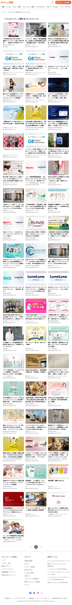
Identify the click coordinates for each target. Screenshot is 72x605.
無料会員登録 (28, 561)
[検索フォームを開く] (52, 2)
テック (62, 7)
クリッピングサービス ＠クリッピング (59, 561)
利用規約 (31, 598)
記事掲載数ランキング (8, 572)
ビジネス (55, 7)
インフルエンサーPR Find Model (57, 569)
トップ (3, 12)
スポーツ (49, 7)
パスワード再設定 (29, 567)
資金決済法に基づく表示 (59, 598)
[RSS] (41, 593)
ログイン (27, 564)
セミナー (27, 584)
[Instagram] (38, 593)
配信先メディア (6, 566)
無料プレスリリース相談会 (32, 582)
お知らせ (27, 576)
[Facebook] (30, 593)
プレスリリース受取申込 (31, 579)
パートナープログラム (19, 598)
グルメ (15, 7)
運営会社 (7, 598)
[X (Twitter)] (34, 593)
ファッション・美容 (28, 7)
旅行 (19, 7)
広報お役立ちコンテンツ (9, 575)
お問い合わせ (28, 570)
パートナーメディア (7, 569)
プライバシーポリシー (43, 598)
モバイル (67, 7)
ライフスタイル (40, 7)
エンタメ (8, 7)
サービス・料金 (6, 563)
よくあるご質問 (29, 573)
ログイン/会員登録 (64, 2)
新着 (3, 7)
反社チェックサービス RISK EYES (58, 582)
